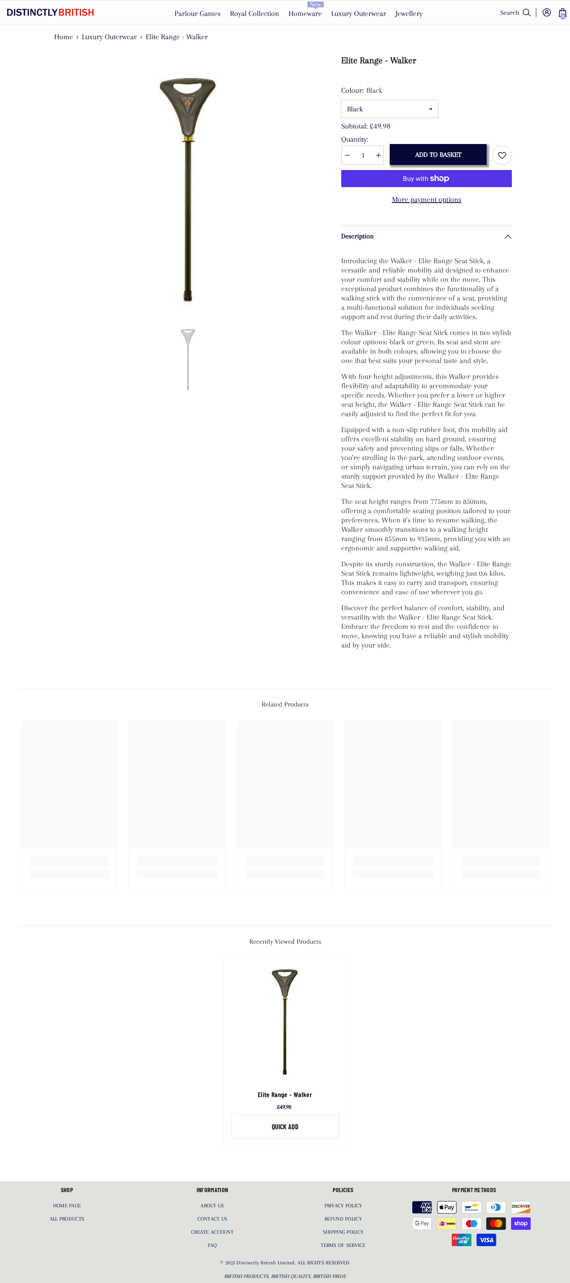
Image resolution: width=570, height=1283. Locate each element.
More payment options (426, 199)
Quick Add (285, 1126)
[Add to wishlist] (502, 155)
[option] (188, 184)
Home (63, 37)
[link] (69, 861)
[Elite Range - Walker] (285, 1019)
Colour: (361, 90)
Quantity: (354, 139)
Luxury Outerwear (109, 37)
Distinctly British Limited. (267, 1263)
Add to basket (438, 154)
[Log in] (547, 12)
